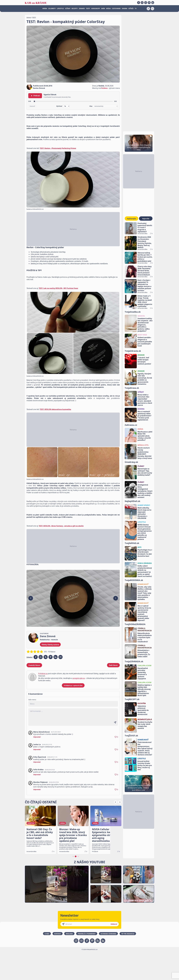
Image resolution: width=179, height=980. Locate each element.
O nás (47, 934)
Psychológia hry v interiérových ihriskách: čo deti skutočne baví (145, 553)
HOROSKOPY (95, 8)
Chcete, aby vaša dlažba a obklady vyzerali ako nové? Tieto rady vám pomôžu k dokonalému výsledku (145, 593)
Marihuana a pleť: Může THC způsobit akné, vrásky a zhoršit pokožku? (145, 436)
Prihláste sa (42, 673)
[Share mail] (60, 657)
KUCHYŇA (142, 703)
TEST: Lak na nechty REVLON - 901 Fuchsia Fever (58, 288)
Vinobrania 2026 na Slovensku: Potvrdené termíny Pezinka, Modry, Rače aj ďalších (145, 242)
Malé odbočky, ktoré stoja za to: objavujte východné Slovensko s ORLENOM (145, 513)
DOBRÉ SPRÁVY (144, 505)
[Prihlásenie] (148, 8)
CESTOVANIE (116, 8)
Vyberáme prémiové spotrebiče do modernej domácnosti (143, 710)
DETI (139, 547)
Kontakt (57, 934)
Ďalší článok (113, 665)
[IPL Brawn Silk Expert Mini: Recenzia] (138, 894)
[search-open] (152, 8)
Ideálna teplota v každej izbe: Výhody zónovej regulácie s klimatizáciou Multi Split (145, 690)
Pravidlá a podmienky (87, 934)
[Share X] (46, 657)
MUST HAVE (142, 335)
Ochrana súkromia (108, 934)
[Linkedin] (152, 2)
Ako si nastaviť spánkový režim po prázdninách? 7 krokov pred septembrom (144, 415)
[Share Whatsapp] (41, 657)
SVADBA (124, 8)
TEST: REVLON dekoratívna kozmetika (55, 409)
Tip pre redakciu (127, 934)
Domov (29, 17)
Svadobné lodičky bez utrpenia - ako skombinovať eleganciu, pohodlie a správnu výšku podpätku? (145, 324)
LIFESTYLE (60, 8)
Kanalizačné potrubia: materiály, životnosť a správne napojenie (143, 673)
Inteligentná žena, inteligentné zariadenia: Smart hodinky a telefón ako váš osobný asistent (145, 491)
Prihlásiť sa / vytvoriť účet (73, 685)
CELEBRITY (52, 8)
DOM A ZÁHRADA (145, 563)
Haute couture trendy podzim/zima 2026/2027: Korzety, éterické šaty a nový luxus (145, 453)
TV (136, 8)
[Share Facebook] (36, 657)
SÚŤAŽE (131, 8)
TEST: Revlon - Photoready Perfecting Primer (58, 148)
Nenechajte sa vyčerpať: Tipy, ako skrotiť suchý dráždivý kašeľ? (145, 472)
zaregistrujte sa (79, 678)
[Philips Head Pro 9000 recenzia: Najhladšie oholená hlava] (138, 874)
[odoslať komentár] (115, 722)
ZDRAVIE (82, 8)
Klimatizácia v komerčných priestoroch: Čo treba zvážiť (144, 653)
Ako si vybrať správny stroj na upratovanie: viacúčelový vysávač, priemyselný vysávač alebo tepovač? (144, 613)
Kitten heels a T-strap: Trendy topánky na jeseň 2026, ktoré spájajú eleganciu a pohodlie (145, 301)
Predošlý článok (34, 665)
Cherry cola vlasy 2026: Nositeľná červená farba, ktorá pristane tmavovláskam (145, 270)
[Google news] (97, 940)
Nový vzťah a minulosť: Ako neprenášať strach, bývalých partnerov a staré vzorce (145, 400)
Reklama (69, 934)
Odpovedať (37, 737)
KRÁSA (44, 8)
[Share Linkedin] (55, 657)
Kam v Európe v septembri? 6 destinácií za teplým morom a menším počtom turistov (144, 285)
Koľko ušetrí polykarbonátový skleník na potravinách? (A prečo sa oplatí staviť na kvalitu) (145, 571)
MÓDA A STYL (143, 445)
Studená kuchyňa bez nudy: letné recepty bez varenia (145, 725)
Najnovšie (145, 219)
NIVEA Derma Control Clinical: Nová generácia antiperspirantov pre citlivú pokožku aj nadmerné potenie (145, 532)
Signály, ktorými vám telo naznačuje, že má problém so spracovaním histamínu (145, 379)
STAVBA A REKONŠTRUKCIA (145, 629)
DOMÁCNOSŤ (143, 584)
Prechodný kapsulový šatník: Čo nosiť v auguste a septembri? (145, 227)
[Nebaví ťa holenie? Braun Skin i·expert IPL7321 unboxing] (106, 894)
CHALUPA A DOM (144, 665)
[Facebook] (138, 2)
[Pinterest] (149, 2)
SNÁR (103, 8)
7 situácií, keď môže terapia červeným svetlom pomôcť (144, 361)
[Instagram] (145, 2)
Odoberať (114, 924)
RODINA (141, 409)
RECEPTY (75, 8)
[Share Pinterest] (50, 657)
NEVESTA (141, 316)
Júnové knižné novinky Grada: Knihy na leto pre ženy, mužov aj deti (145, 765)
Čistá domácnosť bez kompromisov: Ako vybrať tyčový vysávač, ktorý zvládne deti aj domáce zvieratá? (145, 748)
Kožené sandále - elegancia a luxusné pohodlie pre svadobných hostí (145, 341)
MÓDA (108, 8)
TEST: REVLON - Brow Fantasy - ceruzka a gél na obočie (61, 526)
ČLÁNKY (141, 466)
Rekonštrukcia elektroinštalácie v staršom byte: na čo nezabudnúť (145, 637)
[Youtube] (142, 2)
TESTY (88, 8)
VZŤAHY (67, 8)
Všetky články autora (50, 644)
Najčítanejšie (131, 219)
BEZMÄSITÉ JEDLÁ (145, 719)
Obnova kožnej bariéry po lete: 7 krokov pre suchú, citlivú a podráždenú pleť (145, 257)
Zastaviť (32, 106)
